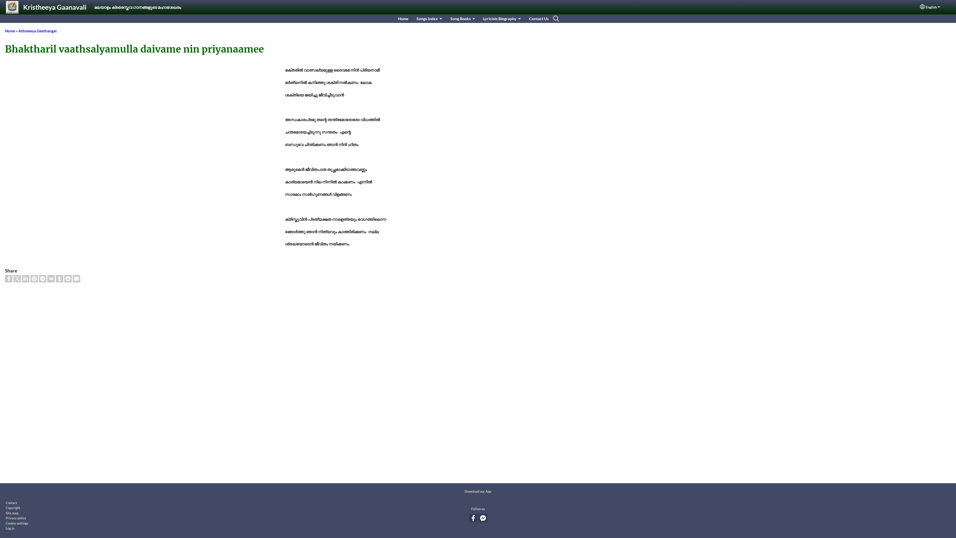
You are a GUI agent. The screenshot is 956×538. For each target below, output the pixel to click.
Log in (10, 528)
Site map (12, 513)
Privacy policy (16, 518)
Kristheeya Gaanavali (54, 7)
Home (403, 18)
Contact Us (539, 18)
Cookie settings (17, 523)
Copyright (13, 508)
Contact (11, 503)
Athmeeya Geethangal (37, 31)
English (931, 7)
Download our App (478, 491)
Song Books (460, 18)
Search (556, 18)
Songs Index (427, 18)
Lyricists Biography (500, 18)
